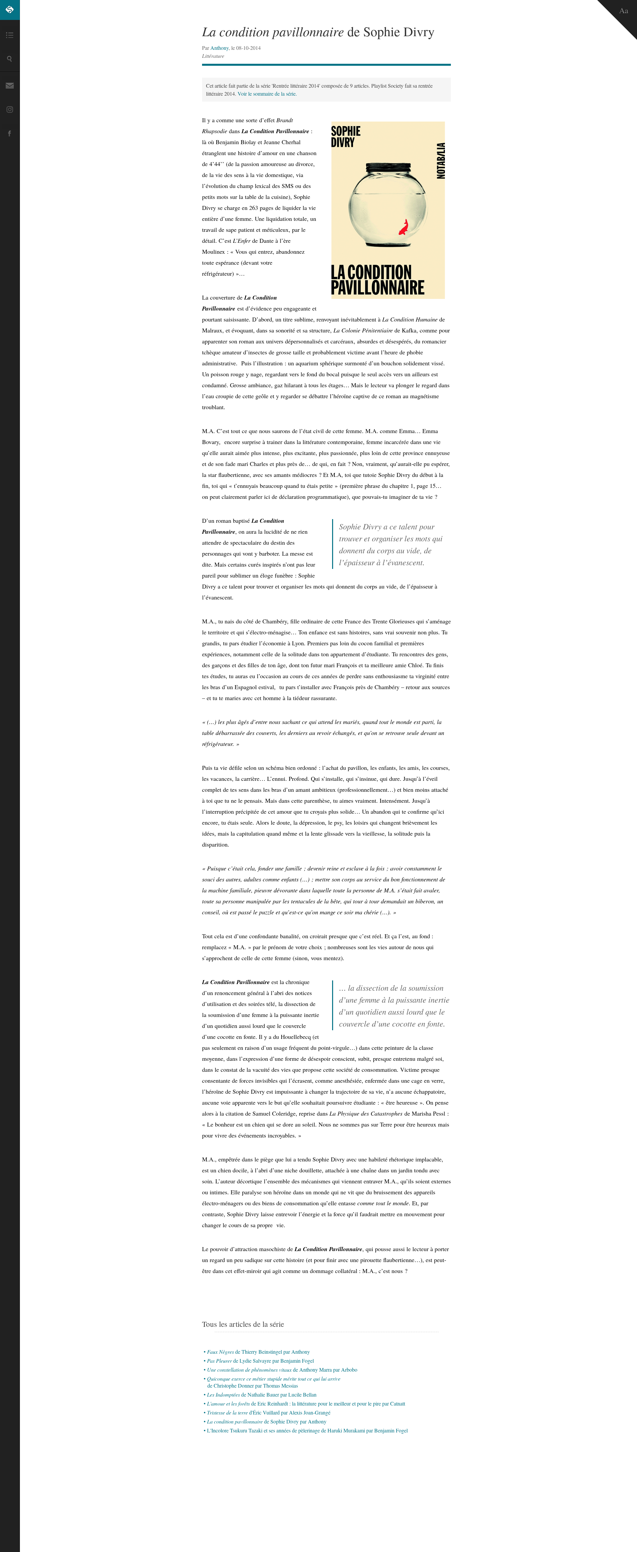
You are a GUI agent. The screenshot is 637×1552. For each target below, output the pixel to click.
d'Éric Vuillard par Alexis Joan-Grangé (268, 1412)
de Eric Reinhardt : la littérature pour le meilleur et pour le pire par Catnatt (306, 1403)
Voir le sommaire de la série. (267, 93)
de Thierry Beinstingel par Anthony (258, 1351)
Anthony (219, 47)
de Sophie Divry (318, 31)
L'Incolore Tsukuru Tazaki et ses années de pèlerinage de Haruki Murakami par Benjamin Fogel (307, 1430)
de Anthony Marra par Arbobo (282, 1369)
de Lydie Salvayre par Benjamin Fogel (260, 1360)
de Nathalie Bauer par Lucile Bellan (262, 1394)
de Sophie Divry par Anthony (266, 1421)
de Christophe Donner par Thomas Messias (273, 1382)
